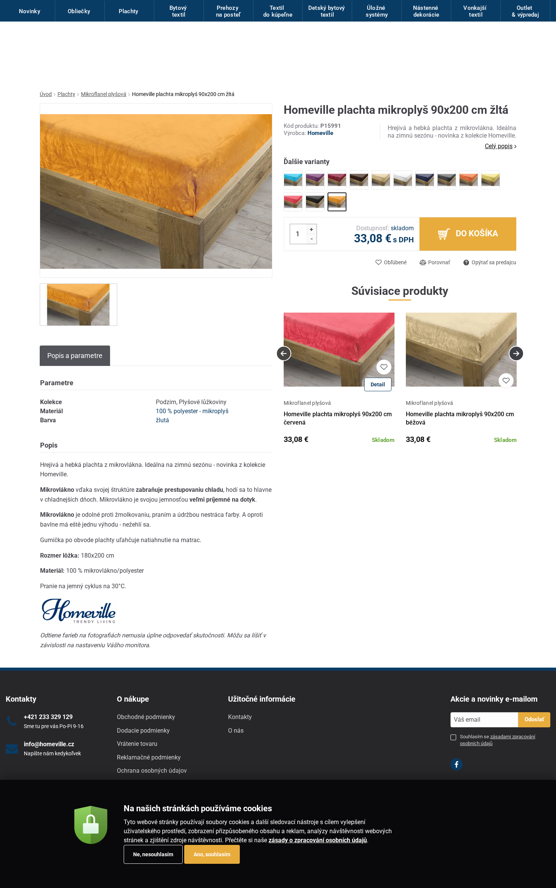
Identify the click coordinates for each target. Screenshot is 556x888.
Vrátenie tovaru (137, 743)
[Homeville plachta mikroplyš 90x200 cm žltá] (337, 201)
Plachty (66, 94)
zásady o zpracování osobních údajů (318, 840)
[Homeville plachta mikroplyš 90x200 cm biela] (402, 179)
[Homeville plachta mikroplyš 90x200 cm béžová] (380, 179)
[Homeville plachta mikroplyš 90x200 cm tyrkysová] (293, 179)
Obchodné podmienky (146, 717)
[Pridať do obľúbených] (383, 367)
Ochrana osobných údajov (152, 770)
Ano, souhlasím (212, 854)
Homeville (320, 133)
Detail (378, 384)
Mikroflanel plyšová (103, 94)
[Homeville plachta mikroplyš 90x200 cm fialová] (315, 179)
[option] (78, 305)
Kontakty (240, 717)
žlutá (162, 420)
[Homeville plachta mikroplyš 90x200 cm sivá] (446, 179)
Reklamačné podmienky (149, 757)
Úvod (46, 94)
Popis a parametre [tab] (75, 356)
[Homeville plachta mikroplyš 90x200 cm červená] (293, 201)
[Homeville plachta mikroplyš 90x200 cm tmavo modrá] (424, 179)
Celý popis (499, 146)
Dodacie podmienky (143, 730)
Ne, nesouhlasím (153, 854)
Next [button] (516, 353)
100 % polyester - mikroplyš (192, 411)
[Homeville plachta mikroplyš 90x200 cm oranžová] (468, 179)
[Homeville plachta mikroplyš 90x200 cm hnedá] (358, 179)
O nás (236, 730)
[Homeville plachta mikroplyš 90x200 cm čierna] (315, 201)
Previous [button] (283, 353)
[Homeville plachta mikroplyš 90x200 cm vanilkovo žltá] (490, 179)
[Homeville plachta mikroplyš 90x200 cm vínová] (337, 179)
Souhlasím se (497, 740)
